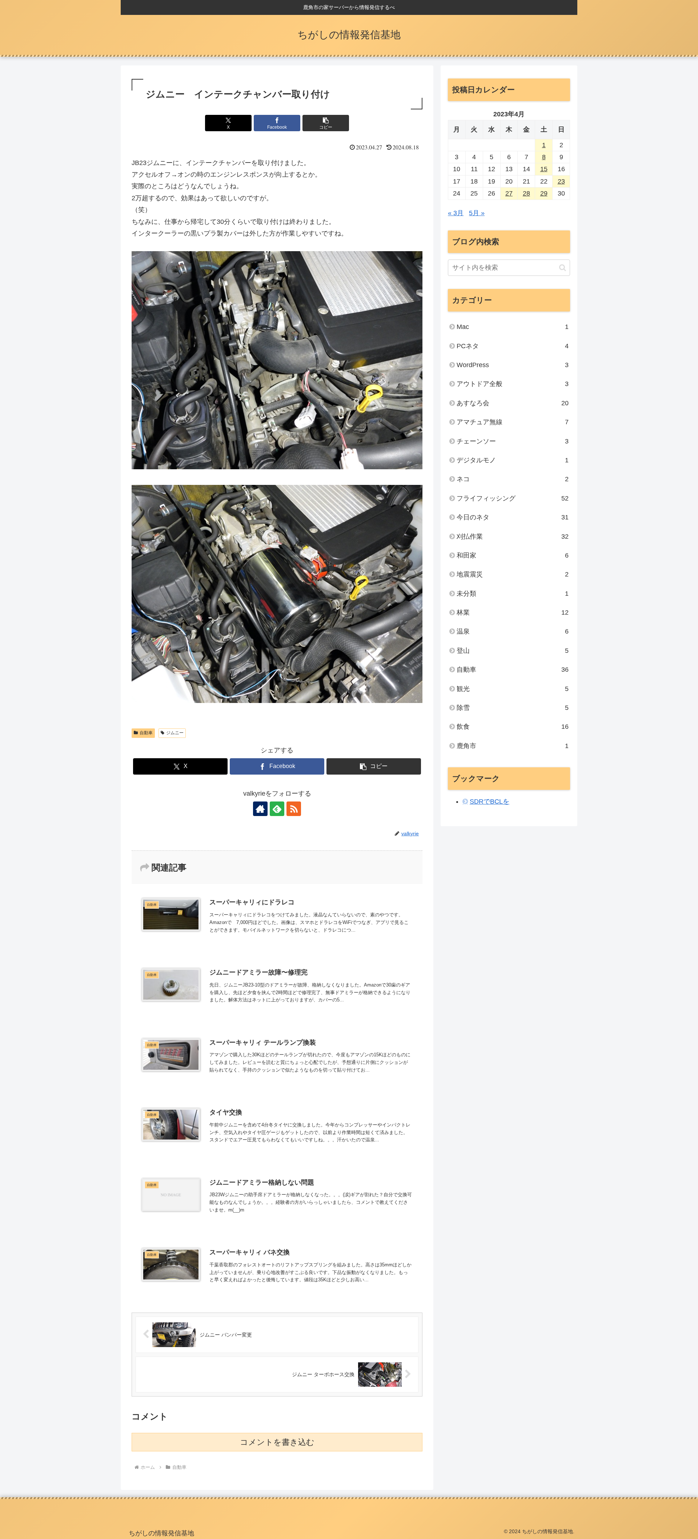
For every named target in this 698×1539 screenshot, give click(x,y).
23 (561, 181)
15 (543, 169)
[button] (325, 123)
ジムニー (175, 732)
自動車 (146, 732)
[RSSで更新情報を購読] (293, 808)
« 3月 (456, 213)
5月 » (477, 213)
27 (509, 193)
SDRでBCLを (489, 801)
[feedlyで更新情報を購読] (277, 808)
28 (526, 193)
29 (543, 193)
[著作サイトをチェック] (260, 808)
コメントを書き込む (277, 1442)
